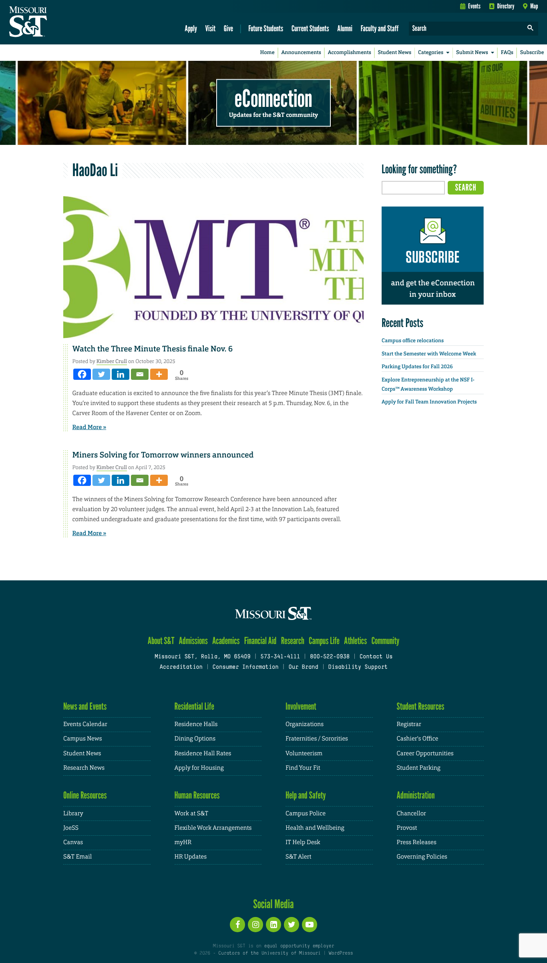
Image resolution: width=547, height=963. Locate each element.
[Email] (140, 374)
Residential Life (194, 706)
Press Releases (416, 842)
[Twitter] (101, 374)
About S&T (161, 640)
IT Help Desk (303, 842)
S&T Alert (298, 857)
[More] (159, 374)
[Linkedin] (120, 374)
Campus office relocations (413, 340)
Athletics (355, 640)
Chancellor (411, 813)
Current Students (310, 28)
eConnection (273, 98)
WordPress (341, 953)
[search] (531, 29)
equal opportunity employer (299, 946)
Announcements (301, 52)
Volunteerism (304, 753)
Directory (506, 6)
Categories (430, 52)
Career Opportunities (425, 753)
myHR (183, 842)
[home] (53, 22)
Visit (210, 28)
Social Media (273, 904)
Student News (394, 52)
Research (292, 640)
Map (534, 6)
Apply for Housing (199, 768)
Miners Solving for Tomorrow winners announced (163, 455)
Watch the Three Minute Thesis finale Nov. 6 (152, 349)
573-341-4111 (280, 657)
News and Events (85, 706)
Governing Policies (422, 857)
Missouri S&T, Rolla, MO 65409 (202, 657)
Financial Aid (260, 640)
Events (474, 6)
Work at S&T (192, 813)
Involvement (301, 706)
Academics (226, 640)
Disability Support (358, 667)
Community (385, 640)
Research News (84, 768)
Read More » (89, 427)
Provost (407, 828)
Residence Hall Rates (203, 753)
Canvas (73, 842)
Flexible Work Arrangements (213, 828)
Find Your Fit (303, 768)
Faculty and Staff (380, 28)
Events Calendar (85, 724)
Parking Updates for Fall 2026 (417, 366)
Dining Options (195, 738)
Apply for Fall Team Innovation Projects (429, 402)
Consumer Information (245, 667)
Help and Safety (306, 795)
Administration (416, 795)
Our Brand (303, 667)
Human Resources (197, 795)
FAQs (507, 52)
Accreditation (180, 667)
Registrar (409, 724)
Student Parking (418, 768)
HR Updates (191, 857)
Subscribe (532, 52)
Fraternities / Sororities (317, 738)
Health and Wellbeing (315, 828)
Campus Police (306, 813)
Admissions (193, 640)
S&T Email (77, 857)
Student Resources (420, 706)
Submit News (472, 52)
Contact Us (376, 657)
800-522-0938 (330, 657)
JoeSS (70, 828)
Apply (191, 28)
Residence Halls (196, 724)
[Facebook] (82, 374)
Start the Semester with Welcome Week (429, 354)
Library (73, 813)
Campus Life (324, 640)
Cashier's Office (417, 738)
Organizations (305, 724)
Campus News (82, 738)
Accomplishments (349, 52)
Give (228, 28)
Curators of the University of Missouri (269, 953)
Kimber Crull (112, 361)
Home (267, 52)
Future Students (265, 28)
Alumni (344, 28)
